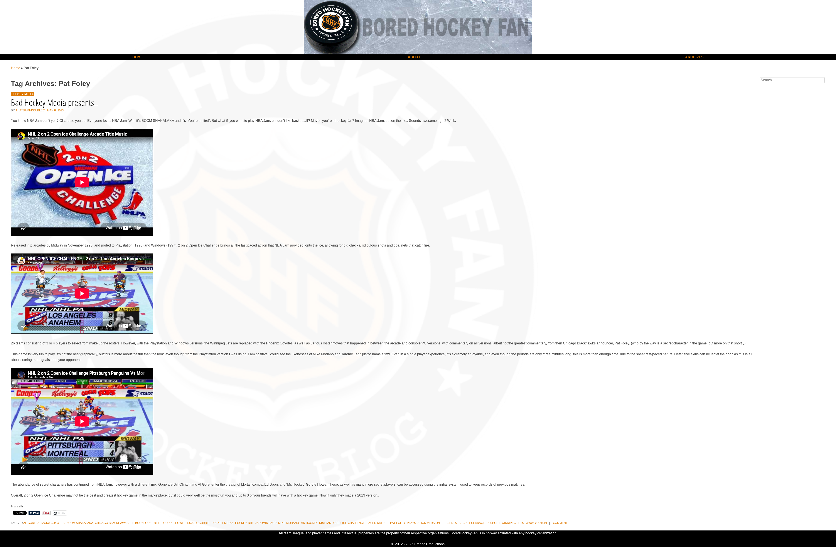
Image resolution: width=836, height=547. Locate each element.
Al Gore (29, 523)
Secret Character (474, 523)
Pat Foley (397, 523)
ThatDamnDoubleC (30, 110)
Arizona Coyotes (51, 523)
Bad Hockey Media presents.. (54, 102)
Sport (495, 523)
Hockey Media (23, 94)
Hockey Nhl (244, 523)
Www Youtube (537, 523)
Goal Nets (153, 523)
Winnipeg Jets (513, 523)
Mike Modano (288, 523)
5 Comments (560, 523)
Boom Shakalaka (79, 523)
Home (137, 57)
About (414, 57)
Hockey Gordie (198, 523)
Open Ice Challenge (349, 523)
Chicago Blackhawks (112, 523)
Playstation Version (423, 523)
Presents (449, 523)
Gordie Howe (173, 523)
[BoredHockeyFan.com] (418, 27)
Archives (694, 57)
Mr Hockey (309, 523)
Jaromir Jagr (265, 523)
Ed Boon (136, 523)
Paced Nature (377, 523)
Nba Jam (325, 523)
